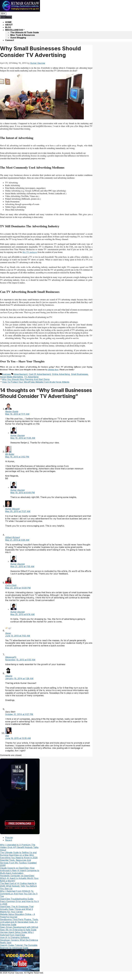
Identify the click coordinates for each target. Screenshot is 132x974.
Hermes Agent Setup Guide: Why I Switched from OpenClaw (17, 933)
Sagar (8, 633)
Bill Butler (9, 454)
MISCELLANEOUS (14, 30)
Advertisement (20, 374)
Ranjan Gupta (11, 411)
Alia (7, 735)
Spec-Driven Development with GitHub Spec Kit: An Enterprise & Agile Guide (19, 928)
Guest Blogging (18, 37)
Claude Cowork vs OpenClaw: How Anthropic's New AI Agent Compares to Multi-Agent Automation (19, 870)
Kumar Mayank (12, 508)
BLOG (8, 27)
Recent (8, 840)
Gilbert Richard (12, 537)
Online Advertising (61, 374)
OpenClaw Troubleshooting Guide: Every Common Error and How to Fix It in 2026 (19, 901)
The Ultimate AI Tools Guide (24, 32)
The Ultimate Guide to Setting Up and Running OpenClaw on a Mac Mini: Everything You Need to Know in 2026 (19, 855)
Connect (9, 40)
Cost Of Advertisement (40, 374)
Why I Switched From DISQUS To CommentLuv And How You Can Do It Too (18, 894)
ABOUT (9, 24)
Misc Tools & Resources (22, 35)
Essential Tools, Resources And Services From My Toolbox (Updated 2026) (18, 863)
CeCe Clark (10, 585)
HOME (8, 22)
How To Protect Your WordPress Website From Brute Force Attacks (35, 382)
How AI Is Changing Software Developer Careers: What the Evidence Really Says (19, 940)
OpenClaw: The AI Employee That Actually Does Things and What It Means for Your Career (16, 909)
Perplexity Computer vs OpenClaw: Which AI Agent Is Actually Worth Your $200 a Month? (19, 878)
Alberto (8, 676)
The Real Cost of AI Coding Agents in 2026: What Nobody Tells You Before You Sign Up (18, 886)
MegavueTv (10, 657)
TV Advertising (31, 376)
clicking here (53, 369)
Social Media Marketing (11, 376)
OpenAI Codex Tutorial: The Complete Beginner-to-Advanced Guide (18, 946)
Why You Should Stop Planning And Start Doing (26, 379)
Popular (9, 837)
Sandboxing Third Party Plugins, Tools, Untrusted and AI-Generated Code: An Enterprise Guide (19, 922)
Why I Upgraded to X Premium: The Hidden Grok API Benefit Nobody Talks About (19, 847)
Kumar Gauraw (17, 435)
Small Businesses (79, 374)
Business (6, 374)
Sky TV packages (30, 252)
